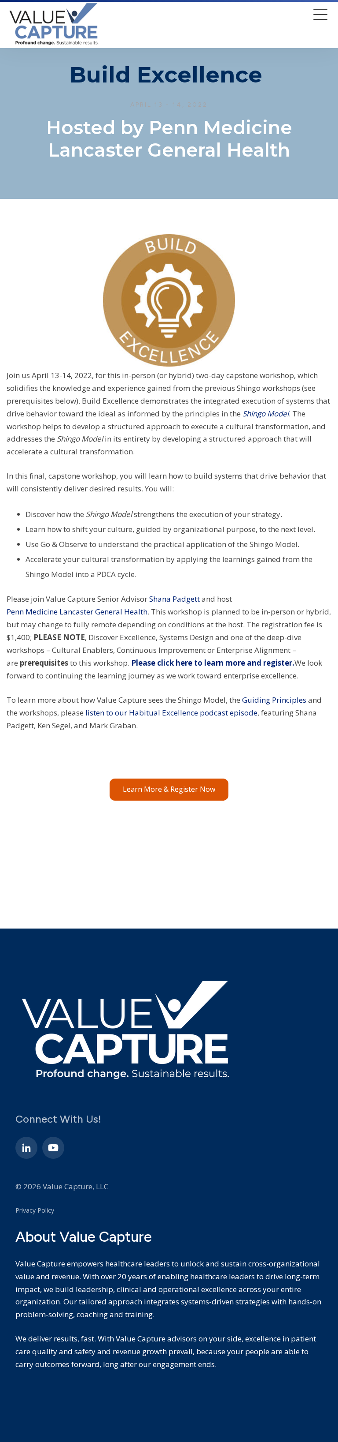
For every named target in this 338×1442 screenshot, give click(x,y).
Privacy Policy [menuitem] (34, 1210)
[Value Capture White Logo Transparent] (54, 24)
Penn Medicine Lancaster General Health (77, 612)
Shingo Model (265, 413)
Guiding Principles (274, 700)
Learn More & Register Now (169, 789)
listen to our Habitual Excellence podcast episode (171, 713)
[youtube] (53, 1148)
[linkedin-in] (26, 1148)
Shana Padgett (174, 599)
